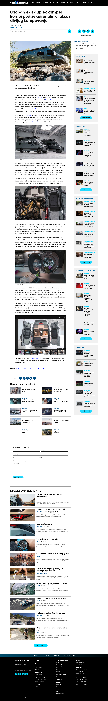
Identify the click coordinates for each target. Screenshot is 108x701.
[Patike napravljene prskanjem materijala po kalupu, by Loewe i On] (22, 574)
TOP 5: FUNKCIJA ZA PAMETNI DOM (89, 91)
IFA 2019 (24, 387)
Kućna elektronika (89, 88)
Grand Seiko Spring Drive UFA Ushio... (52, 583)
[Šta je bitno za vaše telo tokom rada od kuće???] (79, 323)
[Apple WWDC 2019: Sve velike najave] (79, 174)
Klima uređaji (59, 666)
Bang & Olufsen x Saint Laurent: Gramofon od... (89, 256)
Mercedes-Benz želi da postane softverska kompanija (89, 374)
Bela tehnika (59, 664)
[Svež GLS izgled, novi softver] (79, 383)
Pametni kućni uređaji (61, 674)
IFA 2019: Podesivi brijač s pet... (29, 390)
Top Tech (39, 511)
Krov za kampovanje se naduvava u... (29, 421)
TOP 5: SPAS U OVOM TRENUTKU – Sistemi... (89, 62)
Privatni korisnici (80, 662)
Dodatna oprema (39, 686)
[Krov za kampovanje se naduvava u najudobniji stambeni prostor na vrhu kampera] (15, 421)
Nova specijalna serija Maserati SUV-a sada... (60, 411)
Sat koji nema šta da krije (47, 539)
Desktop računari (39, 681)
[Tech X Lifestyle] (19, 2)
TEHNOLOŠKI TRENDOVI (85, 271)
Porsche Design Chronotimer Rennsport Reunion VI (89, 394)
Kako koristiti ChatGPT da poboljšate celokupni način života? (88, 298)
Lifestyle (21, 27)
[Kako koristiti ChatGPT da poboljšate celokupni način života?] (79, 295)
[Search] (69, 31)
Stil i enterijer (59, 673)
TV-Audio (58, 662)
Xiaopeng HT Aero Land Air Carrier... (62, 421)
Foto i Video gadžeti (40, 677)
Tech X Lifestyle (22, 660)
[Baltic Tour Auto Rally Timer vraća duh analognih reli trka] (22, 604)
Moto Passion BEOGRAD (81, 677)
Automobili (13, 27)
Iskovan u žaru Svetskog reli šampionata (29, 411)
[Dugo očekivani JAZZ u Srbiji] (79, 363)
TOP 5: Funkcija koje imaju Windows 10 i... (89, 111)
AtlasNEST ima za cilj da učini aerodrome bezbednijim (89, 133)
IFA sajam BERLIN (80, 671)
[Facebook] (79, 31)
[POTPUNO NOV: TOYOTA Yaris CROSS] (47, 390)
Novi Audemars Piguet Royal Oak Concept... (28, 400)
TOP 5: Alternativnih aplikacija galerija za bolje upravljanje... (89, 101)
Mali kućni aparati (60, 667)
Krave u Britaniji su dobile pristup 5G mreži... (89, 276)
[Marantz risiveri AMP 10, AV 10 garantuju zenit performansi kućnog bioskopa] (79, 213)
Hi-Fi (57, 669)
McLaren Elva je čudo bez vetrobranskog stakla (88, 354)
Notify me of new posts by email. (22, 461)
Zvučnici (58, 671)
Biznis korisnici (79, 664)
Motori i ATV (40, 499)
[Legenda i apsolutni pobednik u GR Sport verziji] (47, 432)
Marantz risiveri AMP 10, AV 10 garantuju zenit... (88, 214)
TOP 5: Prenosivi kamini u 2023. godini (88, 183)
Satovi (38, 541)
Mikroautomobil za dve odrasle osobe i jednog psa (89, 405)
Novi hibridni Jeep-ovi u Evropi (29, 431)
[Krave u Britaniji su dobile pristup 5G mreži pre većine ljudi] (79, 275)
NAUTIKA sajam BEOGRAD (82, 681)
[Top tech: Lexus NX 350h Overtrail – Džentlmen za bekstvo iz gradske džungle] (22, 515)
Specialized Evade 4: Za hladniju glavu (52, 554)
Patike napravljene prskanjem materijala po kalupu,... (49, 569)
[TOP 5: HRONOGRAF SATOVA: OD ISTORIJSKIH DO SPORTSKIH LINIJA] (47, 401)
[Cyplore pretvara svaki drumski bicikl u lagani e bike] (22, 634)
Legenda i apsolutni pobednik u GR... (59, 431)
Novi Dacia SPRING (44, 524)
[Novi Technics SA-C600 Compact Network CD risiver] (79, 223)
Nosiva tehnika (38, 674)
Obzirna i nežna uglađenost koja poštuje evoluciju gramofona (89, 245)
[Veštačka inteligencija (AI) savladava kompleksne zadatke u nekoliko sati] (79, 308)
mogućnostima (33, 109)
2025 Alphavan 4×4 (37, 358)
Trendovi (86, 273)
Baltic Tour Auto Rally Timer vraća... (51, 598)
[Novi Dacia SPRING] (22, 530)
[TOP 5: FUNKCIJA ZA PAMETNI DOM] (79, 90)
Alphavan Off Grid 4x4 (23, 369)
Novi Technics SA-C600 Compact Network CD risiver (89, 224)
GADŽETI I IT (81, 126)
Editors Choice (38, 667)
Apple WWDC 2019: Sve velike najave (89, 174)
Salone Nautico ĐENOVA (82, 684)
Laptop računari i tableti (89, 80)
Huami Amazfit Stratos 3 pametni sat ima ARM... (89, 165)
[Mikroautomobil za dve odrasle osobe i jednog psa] (79, 403)
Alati (57, 676)
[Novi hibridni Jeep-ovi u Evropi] (15, 432)
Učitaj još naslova (40, 645)
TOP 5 (85, 96)
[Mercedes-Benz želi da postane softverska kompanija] (79, 372)
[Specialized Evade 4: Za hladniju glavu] (22, 559)
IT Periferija (37, 684)
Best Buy (37, 666)
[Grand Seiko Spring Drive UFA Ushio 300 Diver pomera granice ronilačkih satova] (22, 589)
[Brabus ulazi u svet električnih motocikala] (22, 500)
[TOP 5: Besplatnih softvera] (79, 81)
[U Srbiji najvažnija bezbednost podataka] (79, 331)
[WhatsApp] (27, 378)
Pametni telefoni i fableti (41, 676)
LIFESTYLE (80, 347)
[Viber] (34, 378)
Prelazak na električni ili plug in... (50, 613)
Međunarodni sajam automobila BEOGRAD (83, 675)
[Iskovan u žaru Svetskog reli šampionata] (15, 411)
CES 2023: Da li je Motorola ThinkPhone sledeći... (88, 155)
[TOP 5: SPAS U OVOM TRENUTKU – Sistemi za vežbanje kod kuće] (79, 61)
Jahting (57, 688)
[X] (88, 31)
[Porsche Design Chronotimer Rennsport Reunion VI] (79, 392)
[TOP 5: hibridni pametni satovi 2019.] (79, 71)
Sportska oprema (42, 573)
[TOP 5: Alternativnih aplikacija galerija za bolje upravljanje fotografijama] (79, 98)
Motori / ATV (59, 686)
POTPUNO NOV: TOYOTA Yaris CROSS (61, 390)
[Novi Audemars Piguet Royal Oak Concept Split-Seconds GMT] (15, 401)
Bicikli (38, 556)
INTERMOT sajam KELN (81, 679)
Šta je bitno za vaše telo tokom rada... (89, 323)
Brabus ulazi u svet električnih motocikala (49, 495)
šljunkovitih (35, 122)
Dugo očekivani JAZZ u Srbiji (88, 364)
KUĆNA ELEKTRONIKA (84, 198)
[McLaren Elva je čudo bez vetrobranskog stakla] (79, 352)
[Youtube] (92, 31)
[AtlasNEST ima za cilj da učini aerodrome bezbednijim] (79, 131)
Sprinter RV (48, 100)
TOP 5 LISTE (80, 56)
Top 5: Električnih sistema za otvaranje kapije (88, 204)
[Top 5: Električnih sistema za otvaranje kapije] (79, 203)
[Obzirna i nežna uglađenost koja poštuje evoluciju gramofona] (79, 243)
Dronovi (37, 683)
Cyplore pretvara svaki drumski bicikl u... (52, 629)
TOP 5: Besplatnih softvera (89, 82)
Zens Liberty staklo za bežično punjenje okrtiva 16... (89, 144)
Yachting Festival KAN (81, 683)
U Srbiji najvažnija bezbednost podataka (89, 332)
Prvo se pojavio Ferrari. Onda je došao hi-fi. (88, 234)
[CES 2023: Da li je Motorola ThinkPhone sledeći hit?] (79, 152)
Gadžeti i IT (87, 69)
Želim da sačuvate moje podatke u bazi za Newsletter (27, 458)
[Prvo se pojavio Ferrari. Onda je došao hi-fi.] (79, 233)
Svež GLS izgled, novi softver (88, 384)
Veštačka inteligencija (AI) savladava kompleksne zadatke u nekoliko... (88, 312)
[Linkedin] (30, 378)
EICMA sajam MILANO (81, 673)
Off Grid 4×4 (27, 115)
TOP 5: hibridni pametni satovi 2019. (88, 72)
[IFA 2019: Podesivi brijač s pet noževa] (15, 390)
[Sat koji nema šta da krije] (22, 545)
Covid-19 (86, 59)
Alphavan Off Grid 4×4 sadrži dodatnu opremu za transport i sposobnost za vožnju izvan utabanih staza (86, 46)
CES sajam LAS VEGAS (81, 669)
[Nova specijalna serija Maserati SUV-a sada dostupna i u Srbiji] (47, 411)
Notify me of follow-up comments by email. (50, 457)
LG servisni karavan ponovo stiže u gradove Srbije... (89, 286)
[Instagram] (84, 31)
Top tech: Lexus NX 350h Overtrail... (51, 509)
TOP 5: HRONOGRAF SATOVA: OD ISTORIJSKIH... (61, 400)
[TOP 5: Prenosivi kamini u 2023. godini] (79, 182)
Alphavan (39, 97)
